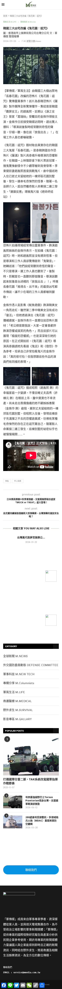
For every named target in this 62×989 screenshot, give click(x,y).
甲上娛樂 (17, 481)
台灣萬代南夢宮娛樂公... (31, 537)
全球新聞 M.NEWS (15, 656)
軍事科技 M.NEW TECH (18, 674)
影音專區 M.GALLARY (17, 719)
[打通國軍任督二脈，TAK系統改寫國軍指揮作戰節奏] (31, 756)
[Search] (58, 5)
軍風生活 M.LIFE (14, 692)
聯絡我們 (31, 870)
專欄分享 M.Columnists (18, 683)
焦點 (7, 481)
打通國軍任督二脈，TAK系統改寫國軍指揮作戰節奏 (30, 781)
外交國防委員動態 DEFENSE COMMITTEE (30, 665)
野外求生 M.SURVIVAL (18, 710)
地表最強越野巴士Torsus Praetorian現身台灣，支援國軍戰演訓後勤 (41, 800)
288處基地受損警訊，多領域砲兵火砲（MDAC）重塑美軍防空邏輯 (41, 820)
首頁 (5, 16)
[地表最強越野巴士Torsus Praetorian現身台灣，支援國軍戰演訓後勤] (12, 802)
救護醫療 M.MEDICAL (17, 701)
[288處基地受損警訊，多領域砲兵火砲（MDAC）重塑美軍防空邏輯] (12, 822)
